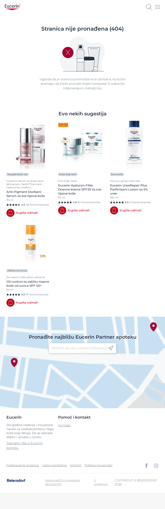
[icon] (110, 348)
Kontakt (64, 425)
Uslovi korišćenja (54, 465)
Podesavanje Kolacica (22, 465)
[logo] (13, 7)
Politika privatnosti (98, 465)
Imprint (75, 465)
